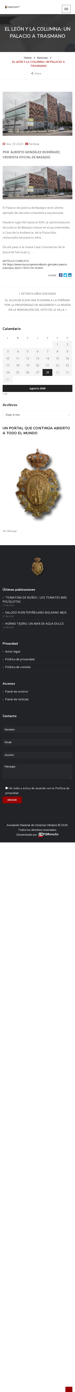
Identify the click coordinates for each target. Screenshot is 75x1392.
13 (37, 358)
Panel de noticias (17, 699)
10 (7, 358)
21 (47, 365)
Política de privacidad (19, 659)
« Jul (5, 393)
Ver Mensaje (10, 531)
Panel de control (16, 691)
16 (67, 358)
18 (17, 365)
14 (47, 358)
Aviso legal (12, 651)
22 (57, 365)
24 (7, 372)
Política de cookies (18, 667)
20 (37, 365)
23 (67, 365)
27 (37, 372)
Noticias (34, 144)
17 (7, 365)
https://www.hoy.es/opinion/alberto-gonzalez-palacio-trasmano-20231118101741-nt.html (35, 266)
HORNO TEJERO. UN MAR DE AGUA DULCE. (34, 624)
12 (27, 358)
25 (17, 372)
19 (27, 365)
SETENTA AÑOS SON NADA (38, 294)
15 (57, 358)
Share (38, 73)
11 (17, 358)
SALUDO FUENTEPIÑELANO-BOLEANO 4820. (36, 612)
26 (27, 372)
